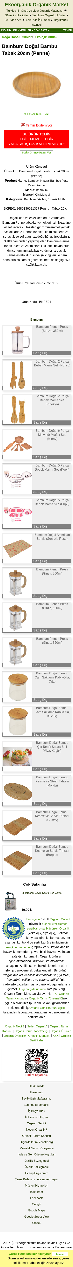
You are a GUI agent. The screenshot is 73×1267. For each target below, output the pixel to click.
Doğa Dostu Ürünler (17, 37)
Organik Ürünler (60, 1031)
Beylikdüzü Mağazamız (37, 1098)
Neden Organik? (37, 1026)
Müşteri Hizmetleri (36, 1185)
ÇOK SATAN (41, 30)
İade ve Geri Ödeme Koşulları (36, 1154)
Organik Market (60, 919)
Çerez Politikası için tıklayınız (30, 1254)
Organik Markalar (39, 1035)
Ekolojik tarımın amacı (18, 947)
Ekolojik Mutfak (46, 37)
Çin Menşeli (42, 194)
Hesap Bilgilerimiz (36, 1173)
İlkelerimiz (36, 1092)
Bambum (42, 190)
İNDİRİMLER (9, 30)
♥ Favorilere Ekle (36, 114)
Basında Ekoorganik (36, 1104)
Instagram (36, 1191)
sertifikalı (32, 928)
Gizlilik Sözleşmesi (37, 1160)
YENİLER (25, 30)
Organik (64, 928)
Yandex (36, 1222)
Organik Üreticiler (15, 1035)
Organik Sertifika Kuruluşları (47, 1007)
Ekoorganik (33, 919)
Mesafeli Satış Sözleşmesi (37, 1148)
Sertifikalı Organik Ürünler (48, 15)
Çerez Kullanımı (25, 1179)
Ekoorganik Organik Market (36, 4)
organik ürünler (48, 928)
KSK (56, 1035)
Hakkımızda (36, 1086)
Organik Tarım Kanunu (36, 1135)
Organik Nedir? (14, 1026)
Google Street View (36, 1216)
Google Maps (36, 1210)
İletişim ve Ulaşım (36, 1117)
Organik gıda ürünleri (32, 989)
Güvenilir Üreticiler (16, 15)
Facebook (36, 1198)
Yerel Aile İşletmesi (38, 20)
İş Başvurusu (36, 1111)
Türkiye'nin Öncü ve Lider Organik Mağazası (34, 10)
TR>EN (67, 30)
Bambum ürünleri (35, 199)
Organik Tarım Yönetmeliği (46, 998)
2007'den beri (12, 20)
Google (36, 1204)
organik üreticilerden (54, 923)
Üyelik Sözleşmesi (36, 1166)
